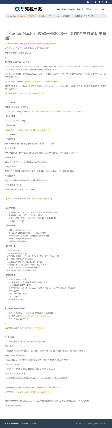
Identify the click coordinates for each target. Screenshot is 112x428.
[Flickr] (106, 2)
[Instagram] (102, 2)
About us (71, 9)
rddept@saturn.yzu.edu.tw (97, 424)
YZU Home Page (91, 9)
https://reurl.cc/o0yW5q (32, 93)
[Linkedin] (99, 2)
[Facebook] (88, 2)
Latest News (61, 9)
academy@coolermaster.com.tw (37, 316)
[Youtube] (95, 2)
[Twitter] (91, 2)
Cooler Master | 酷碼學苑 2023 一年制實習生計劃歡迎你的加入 (32, 44)
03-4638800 (82, 424)
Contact (80, 9)
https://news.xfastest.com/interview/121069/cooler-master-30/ (59, 112)
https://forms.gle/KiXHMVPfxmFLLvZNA (32, 130)
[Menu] (6, 9)
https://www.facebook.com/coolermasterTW (42, 81)
